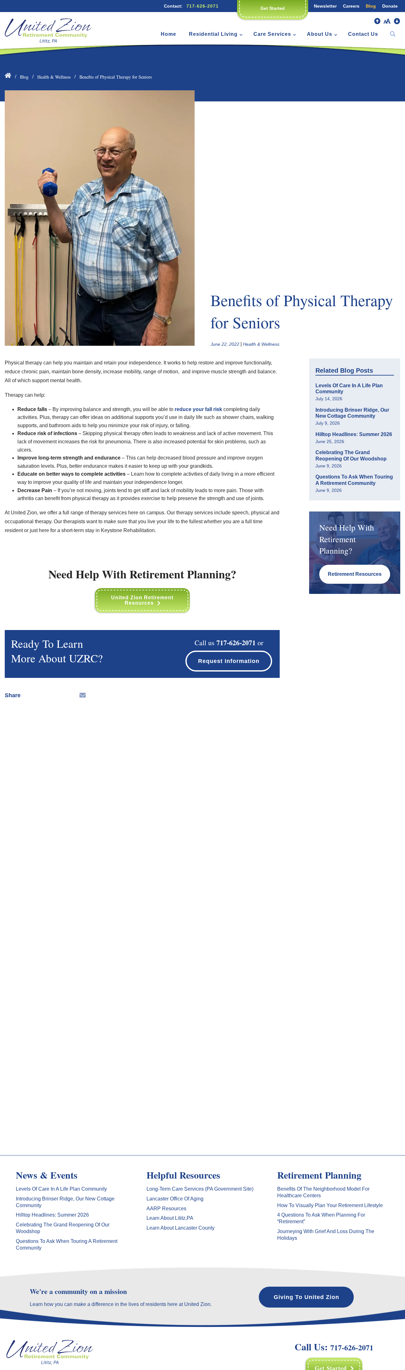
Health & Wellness (54, 77)
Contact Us (363, 34)
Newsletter (325, 6)
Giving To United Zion (306, 1297)
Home (168, 34)
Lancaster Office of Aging (174, 1198)
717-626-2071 (202, 6)
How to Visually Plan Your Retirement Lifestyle (330, 1205)
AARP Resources (166, 1208)
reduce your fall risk (198, 409)
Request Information (228, 661)
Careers (351, 6)
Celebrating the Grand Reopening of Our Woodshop (351, 455)
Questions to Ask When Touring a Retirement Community (354, 480)
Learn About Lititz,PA (169, 1218)
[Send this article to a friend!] (83, 695)
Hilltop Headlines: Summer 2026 (353, 434)
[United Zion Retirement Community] (48, 27)
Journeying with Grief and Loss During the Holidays (325, 1235)
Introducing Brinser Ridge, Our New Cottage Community (352, 413)
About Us (319, 34)
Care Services (272, 34)
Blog (371, 6)
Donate (390, 6)
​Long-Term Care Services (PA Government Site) (199, 1189)
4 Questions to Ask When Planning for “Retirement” (321, 1218)
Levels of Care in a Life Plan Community (349, 388)
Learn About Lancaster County (180, 1228)
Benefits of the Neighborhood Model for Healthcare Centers (323, 1192)
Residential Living (213, 34)
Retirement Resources (355, 574)
